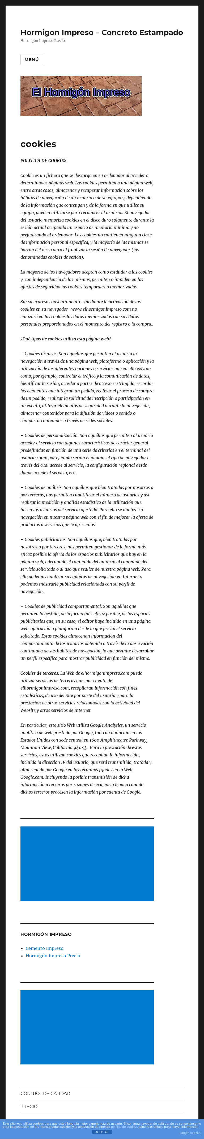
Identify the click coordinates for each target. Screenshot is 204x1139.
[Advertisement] (88, 864)
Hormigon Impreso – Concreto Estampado (101, 32)
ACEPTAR (102, 1132)
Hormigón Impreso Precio (53, 955)
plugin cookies (190, 1133)
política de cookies (124, 1127)
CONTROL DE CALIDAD (45, 1093)
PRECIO (28, 1106)
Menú (31, 59)
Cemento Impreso (44, 948)
